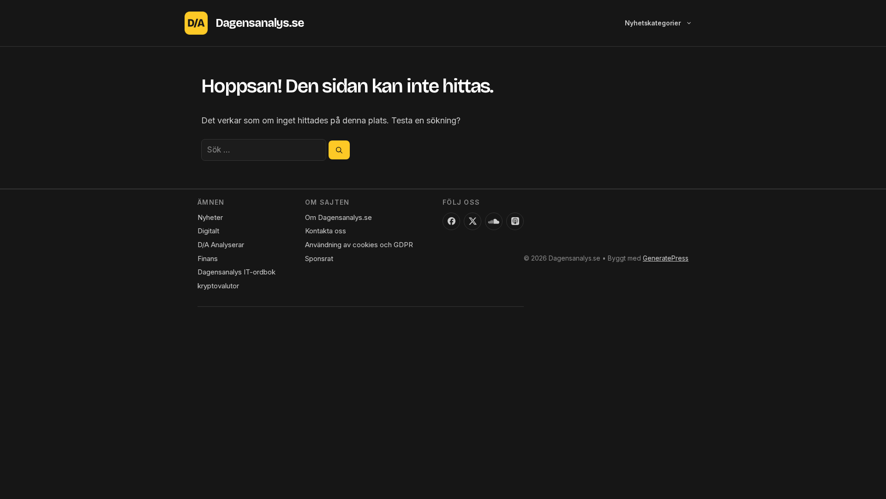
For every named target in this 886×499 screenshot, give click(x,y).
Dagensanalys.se (260, 23)
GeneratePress (665, 258)
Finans (208, 258)
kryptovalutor (218, 285)
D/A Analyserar (221, 244)
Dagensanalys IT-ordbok (236, 272)
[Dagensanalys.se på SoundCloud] (494, 221)
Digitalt (208, 230)
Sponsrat (319, 258)
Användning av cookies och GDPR (359, 244)
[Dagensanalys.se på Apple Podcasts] (515, 221)
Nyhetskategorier (653, 23)
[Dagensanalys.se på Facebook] (451, 221)
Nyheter (210, 217)
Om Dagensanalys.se (338, 217)
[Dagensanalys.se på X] (472, 221)
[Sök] (339, 149)
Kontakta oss (325, 230)
